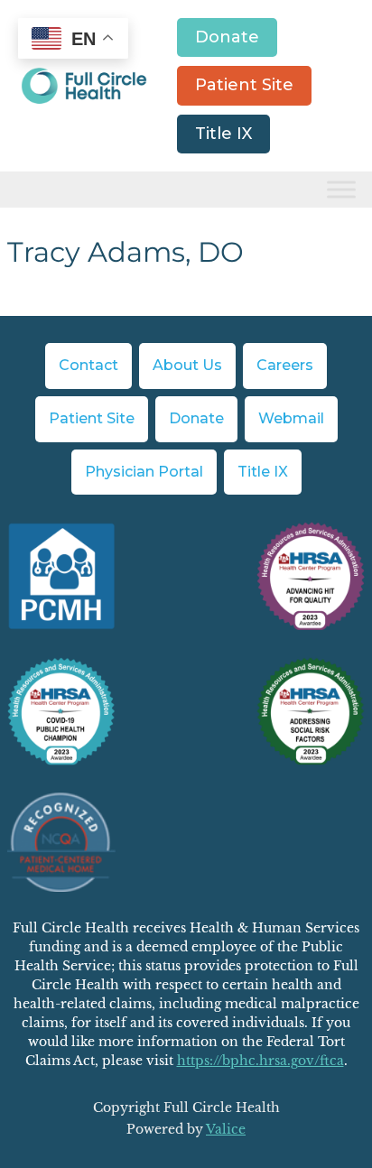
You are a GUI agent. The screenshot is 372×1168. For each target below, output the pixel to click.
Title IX (223, 134)
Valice (226, 1129)
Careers (284, 365)
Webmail (291, 418)
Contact (88, 365)
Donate (227, 37)
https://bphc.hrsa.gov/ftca (260, 1060)
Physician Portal (144, 471)
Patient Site (244, 85)
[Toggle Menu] (341, 190)
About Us (187, 365)
